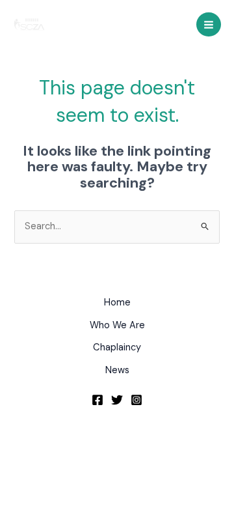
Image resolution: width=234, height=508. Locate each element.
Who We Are (117, 325)
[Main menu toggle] (208, 24)
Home (117, 302)
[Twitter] (117, 400)
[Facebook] (97, 400)
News (117, 370)
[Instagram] (136, 400)
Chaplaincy (117, 347)
